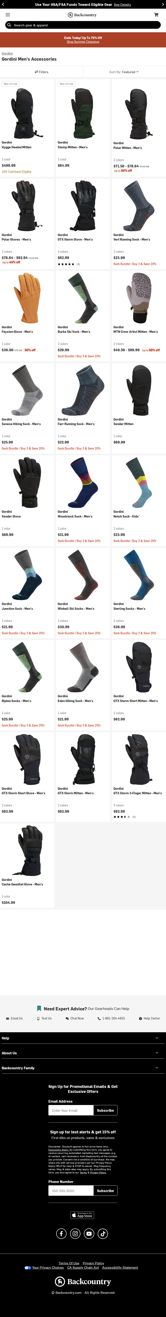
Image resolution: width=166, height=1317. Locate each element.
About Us (9, 1052)
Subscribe (105, 1110)
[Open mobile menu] (7, 14)
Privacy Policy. (98, 1172)
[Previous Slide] (3, 4)
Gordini (7, 53)
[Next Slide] (163, 4)
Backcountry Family (18, 1067)
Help (5, 1037)
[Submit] (9, 25)
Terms (83, 1172)
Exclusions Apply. (59, 1149)
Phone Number (60, 1181)
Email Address (60, 1101)
